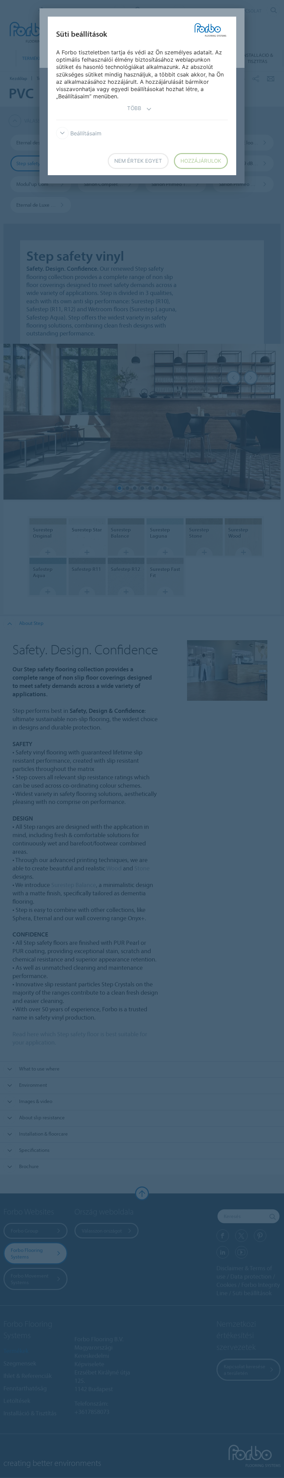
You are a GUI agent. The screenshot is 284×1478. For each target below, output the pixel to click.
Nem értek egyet (138, 161)
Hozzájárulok (200, 161)
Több (134, 108)
